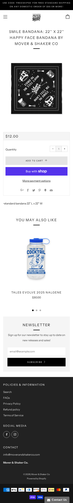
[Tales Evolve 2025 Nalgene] (36, 258)
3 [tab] (40, 310)
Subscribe (34, 362)
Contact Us (58, 499)
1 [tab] (33, 310)
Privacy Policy (12, 403)
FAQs (6, 397)
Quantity (10, 149)
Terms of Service (13, 415)
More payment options (36, 180)
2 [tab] (36, 310)
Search (7, 392)
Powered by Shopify (36, 478)
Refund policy (11, 409)
